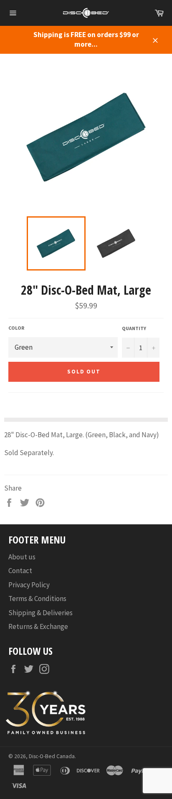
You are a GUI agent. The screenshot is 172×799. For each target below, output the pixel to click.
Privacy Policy (29, 584)
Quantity (134, 328)
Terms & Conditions (37, 598)
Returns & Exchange (38, 626)
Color (16, 328)
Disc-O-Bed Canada (52, 756)
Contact (20, 570)
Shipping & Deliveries (40, 612)
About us (21, 556)
